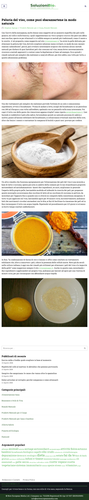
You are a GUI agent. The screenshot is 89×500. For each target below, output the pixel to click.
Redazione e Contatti (11, 480)
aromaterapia (55, 449)
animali (14, 449)
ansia (21, 449)
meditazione (71, 459)
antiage (29, 448)
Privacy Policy (29, 480)
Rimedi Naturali (50, 28)
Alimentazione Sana (10, 395)
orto (14, 462)
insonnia (48, 459)
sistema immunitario (29, 465)
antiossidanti (41, 448)
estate (59, 455)
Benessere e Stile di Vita (12, 401)
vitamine (71, 465)
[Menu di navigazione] (4, 6)
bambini (6, 451)
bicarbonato (17, 452)
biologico (28, 451)
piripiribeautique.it (74, 112)
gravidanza (12, 459)
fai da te (69, 455)
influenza (21, 459)
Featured (5, 437)
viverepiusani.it (52, 41)
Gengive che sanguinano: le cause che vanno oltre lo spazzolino (29, 373)
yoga (79, 466)
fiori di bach (81, 455)
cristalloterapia (70, 452)
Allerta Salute (8, 425)
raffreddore (40, 462)
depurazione (9, 455)
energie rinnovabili (50, 456)
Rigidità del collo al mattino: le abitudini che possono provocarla (30, 367)
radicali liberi (32, 462)
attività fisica (69, 448)
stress (58, 465)
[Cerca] (85, 6)
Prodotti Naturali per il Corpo (31, 28)
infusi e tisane (34, 458)
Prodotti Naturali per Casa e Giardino (17, 419)
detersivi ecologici (27, 455)
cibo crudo (48, 451)
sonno (44, 465)
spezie (51, 465)
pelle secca (22, 462)
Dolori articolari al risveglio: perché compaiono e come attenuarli (30, 380)
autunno (82, 448)
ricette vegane (58, 462)
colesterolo (58, 452)
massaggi (63, 459)
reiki (47, 462)
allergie (5, 449)
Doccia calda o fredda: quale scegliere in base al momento (26, 360)
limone (55, 459)
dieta (41, 455)
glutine (5, 458)
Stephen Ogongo (11, 28)
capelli (37, 451)
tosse (63, 466)
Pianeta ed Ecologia (10, 431)
